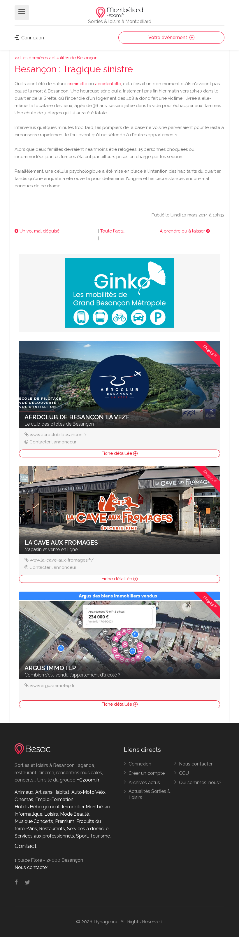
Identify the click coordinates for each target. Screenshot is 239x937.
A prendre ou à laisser (183, 231)
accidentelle (108, 83)
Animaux (24, 792)
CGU (184, 773)
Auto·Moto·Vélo (88, 792)
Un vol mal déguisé (38, 231)
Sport (82, 836)
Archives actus (144, 782)
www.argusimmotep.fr (52, 685)
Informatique (28, 814)
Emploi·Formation (54, 799)
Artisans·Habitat (52, 792)
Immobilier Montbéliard (87, 807)
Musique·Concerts (34, 821)
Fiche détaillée (117, 453)
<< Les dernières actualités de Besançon (56, 57)
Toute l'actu (112, 231)
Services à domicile (87, 828)
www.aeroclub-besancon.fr (58, 434)
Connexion (32, 38)
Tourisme (100, 836)
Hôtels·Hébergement (37, 807)
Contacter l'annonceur (52, 442)
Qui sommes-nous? (200, 782)
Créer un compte (147, 773)
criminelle (77, 83)
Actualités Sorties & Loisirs (150, 794)
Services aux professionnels (44, 836)
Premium (64, 821)
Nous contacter (195, 764)
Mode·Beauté (74, 814)
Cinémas (24, 799)
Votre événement (168, 37)
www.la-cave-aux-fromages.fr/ (62, 560)
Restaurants (52, 828)
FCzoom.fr (87, 780)
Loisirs (51, 814)
